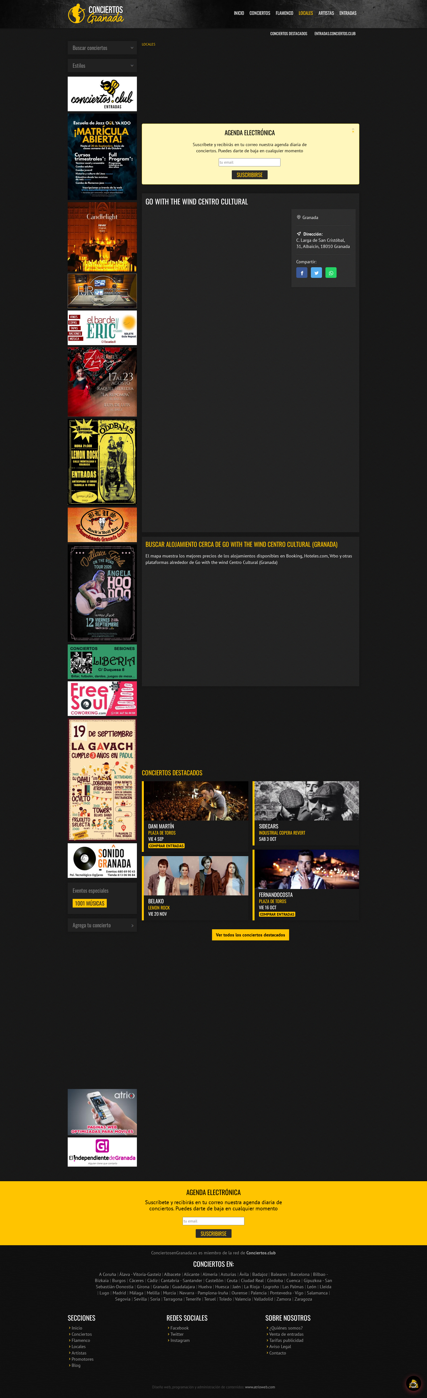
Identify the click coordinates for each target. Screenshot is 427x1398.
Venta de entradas (286, 1334)
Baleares (279, 1274)
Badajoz (259, 1274)
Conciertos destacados (172, 772)
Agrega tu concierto (92, 925)
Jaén (237, 1286)
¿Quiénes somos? (286, 1328)
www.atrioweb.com (260, 1386)
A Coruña (107, 1274)
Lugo (104, 1293)
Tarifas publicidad (286, 1340)
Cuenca (293, 1280)
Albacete (172, 1274)
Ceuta (232, 1280)
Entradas (348, 13)
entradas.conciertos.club (335, 33)
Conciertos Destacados (288, 33)
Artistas (326, 13)
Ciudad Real (252, 1280)
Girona (143, 1286)
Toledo (225, 1299)
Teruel (210, 1299)
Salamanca (317, 1293)
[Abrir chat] (413, 1384)
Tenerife (193, 1299)
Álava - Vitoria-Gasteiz (140, 1274)
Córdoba (275, 1280)
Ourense (239, 1293)
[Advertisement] (250, 84)
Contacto (277, 1353)
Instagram (180, 1340)
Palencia (259, 1293)
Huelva (205, 1286)
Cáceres (136, 1280)
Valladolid (263, 1299)
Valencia (243, 1299)
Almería (210, 1274)
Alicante (191, 1274)
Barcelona (300, 1274)
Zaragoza (303, 1299)
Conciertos (260, 13)
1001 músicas (89, 903)
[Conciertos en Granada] (96, 13)
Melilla (153, 1293)
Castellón (214, 1280)
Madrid (119, 1293)
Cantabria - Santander (181, 1280)
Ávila (244, 1274)
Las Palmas (293, 1286)
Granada (161, 1286)
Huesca (222, 1286)
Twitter (177, 1334)
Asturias (228, 1274)
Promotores (83, 1359)
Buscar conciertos (90, 47)
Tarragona (172, 1299)
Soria (155, 1299)
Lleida (325, 1286)
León (311, 1286)
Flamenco (284, 13)
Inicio (239, 13)
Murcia (169, 1293)
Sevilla (140, 1299)
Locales (306, 13)
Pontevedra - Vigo (286, 1293)
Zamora (284, 1299)
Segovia (122, 1299)
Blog (76, 1365)
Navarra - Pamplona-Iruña (203, 1293)
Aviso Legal (280, 1346)
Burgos (119, 1280)
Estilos (79, 65)
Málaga (136, 1293)
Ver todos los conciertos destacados (250, 935)
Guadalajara (183, 1286)
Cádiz (152, 1280)
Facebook (180, 1328)
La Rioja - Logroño (261, 1286)
